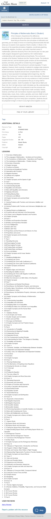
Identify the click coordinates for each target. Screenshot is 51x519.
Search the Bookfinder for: (9, 17)
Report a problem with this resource (15, 509)
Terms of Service (30, 516)
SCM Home (11, 516)
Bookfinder (4, 10)
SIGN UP (22, 3)
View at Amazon (25, 106)
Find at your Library (25, 112)
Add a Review (6, 504)
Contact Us (40, 516)
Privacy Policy (20, 516)
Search (25, 25)
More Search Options (38, 15)
